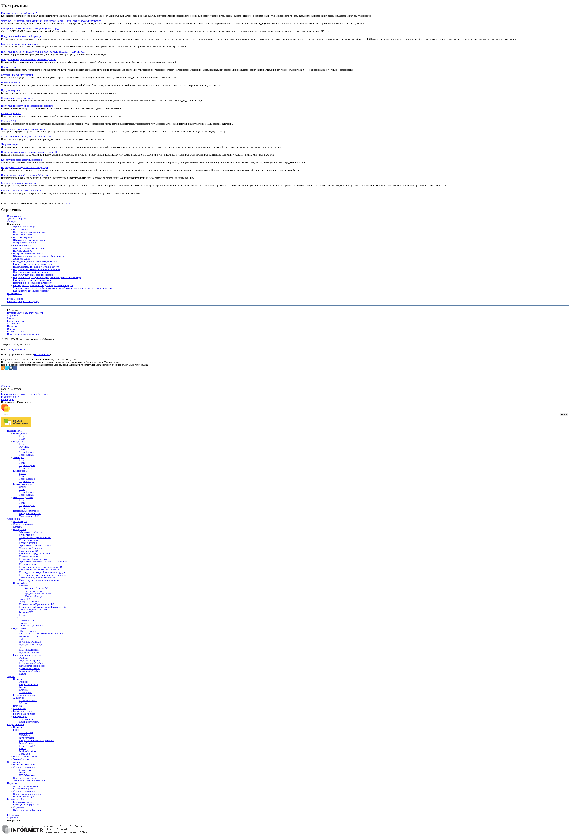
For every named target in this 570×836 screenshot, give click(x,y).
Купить (22, 436)
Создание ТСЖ (9, 121)
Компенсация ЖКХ (11, 113)
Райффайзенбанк (27, 751)
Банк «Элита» (26, 743)
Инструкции (19, 529)
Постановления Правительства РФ (36, 604)
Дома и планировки (17, 218)
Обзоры (23, 703)
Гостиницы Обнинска (30, 641)
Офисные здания (27, 631)
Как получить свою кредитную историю (21, 159)
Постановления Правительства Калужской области (45, 607)
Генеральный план (28, 636)
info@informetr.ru (17, 349)
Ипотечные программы (25, 756)
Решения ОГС (26, 612)
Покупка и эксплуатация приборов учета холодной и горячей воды (47, 277)
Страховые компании (24, 767)
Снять (22, 449)
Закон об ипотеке (22, 759)
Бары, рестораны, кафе (30, 644)
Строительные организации (27, 794)
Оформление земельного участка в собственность (26, 136)
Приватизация (8, 67)
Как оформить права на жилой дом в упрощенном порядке (31, 28)
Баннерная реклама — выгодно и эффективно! (25, 394)
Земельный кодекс (34, 591)
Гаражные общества (29, 652)
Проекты (23, 615)
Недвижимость (14, 430)
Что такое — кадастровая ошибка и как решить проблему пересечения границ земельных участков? (51, 21)
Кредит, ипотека (15, 321)
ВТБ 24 (22, 748)
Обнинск (5, 386)
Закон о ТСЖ (25, 623)
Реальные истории (22, 711)
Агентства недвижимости (26, 786)
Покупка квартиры (22, 250)
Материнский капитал (24, 242)
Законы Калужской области (33, 609)
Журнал (11, 318)
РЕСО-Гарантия (27, 775)
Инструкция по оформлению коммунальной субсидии (28, 59)
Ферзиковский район (29, 660)
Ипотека (23, 690)
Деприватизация (9, 144)
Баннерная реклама (23, 802)
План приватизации (29, 649)
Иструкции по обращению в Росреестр (21, 36)
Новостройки (20, 433)
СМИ (21, 639)
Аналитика (18, 698)
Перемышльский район (31, 663)
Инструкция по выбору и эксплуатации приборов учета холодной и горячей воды (43, 51)
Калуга (22, 673)
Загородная (18, 457)
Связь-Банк (24, 754)
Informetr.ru (12, 815)
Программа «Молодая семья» (28, 253)
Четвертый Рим (42, 354)
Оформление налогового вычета (17, 98)
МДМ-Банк (24, 735)
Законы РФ (24, 599)
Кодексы (23, 585)
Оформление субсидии (24, 226)
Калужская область (28, 684)
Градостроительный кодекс (38, 593)
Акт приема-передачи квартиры (29, 248)
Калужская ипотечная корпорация (36, 740)
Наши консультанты (29, 722)
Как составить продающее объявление (20, 44)
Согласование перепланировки (17, 75)
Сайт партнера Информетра (27, 810)
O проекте (12, 329)
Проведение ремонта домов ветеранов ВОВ (35, 261)
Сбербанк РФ (26, 732)
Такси (22, 647)
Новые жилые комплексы (26, 511)
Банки (16, 730)
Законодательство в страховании (29, 780)
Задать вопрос (26, 719)
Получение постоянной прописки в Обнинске (24, 175)
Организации (14, 216)
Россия (22, 687)
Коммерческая (20, 470)
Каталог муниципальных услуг (23, 301)
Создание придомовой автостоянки (19, 183)
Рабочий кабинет (10, 397)
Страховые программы (24, 778)
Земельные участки (23, 497)
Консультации (20, 716)
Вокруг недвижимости (24, 714)
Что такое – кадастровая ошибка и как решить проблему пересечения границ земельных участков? (63, 288)
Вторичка (18, 441)
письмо (67, 203)
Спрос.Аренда (26, 454)
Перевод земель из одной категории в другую (24, 167)
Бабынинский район (29, 671)
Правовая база (14, 293)
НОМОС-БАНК (27, 746)
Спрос (22, 438)
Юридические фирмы (24, 788)
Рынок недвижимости (24, 695)
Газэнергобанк (26, 738)
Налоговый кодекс (34, 596)
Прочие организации (23, 796)
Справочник (13, 315)
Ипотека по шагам (10, 82)
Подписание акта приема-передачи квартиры (24, 129)
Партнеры (12, 326)
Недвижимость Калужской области (25, 313)
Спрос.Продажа (27, 452)
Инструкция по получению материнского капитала (27, 105)
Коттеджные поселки (30, 513)
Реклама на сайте (15, 331)
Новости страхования (24, 764)
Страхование (13, 323)
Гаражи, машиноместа (24, 484)
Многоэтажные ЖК (29, 516)
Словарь (11, 221)
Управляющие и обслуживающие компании (41, 633)
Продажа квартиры (11, 90)
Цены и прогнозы (28, 700)
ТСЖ (9, 296)
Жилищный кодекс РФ (36, 588)
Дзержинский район (29, 668)
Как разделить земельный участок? (19, 13)
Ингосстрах (25, 770)
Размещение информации (26, 804)
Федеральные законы (29, 601)
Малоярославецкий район (32, 665)
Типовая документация (31, 625)
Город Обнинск (15, 299)
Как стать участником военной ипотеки (21, 190)
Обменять (24, 446)
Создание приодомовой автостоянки (37, 577)
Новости (17, 679)
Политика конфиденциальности (23, 334)
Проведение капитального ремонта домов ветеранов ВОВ (30, 152)
